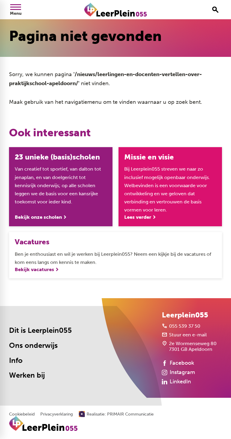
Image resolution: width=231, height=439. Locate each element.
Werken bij (27, 375)
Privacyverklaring (56, 414)
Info (16, 360)
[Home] (115, 10)
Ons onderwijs (33, 345)
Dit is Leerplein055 (40, 330)
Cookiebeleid (22, 414)
